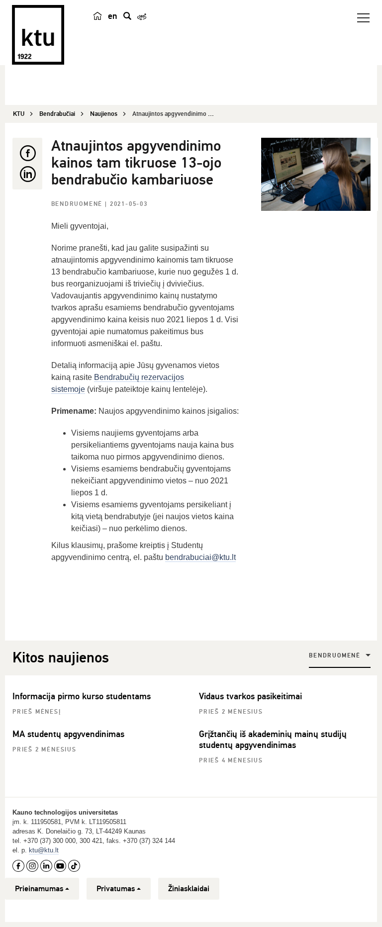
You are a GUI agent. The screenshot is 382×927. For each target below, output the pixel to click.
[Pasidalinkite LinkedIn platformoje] (27, 174)
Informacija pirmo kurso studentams (81, 696)
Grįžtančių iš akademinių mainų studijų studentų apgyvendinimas (273, 739)
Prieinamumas (39, 889)
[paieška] (127, 15)
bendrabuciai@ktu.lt (200, 557)
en (112, 15)
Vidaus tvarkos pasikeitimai (250, 696)
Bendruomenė (78, 204)
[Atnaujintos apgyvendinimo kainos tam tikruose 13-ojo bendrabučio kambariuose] (316, 174)
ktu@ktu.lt (44, 850)
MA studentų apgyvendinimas (68, 734)
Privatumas (115, 889)
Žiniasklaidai (188, 889)
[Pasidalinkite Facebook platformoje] (27, 153)
